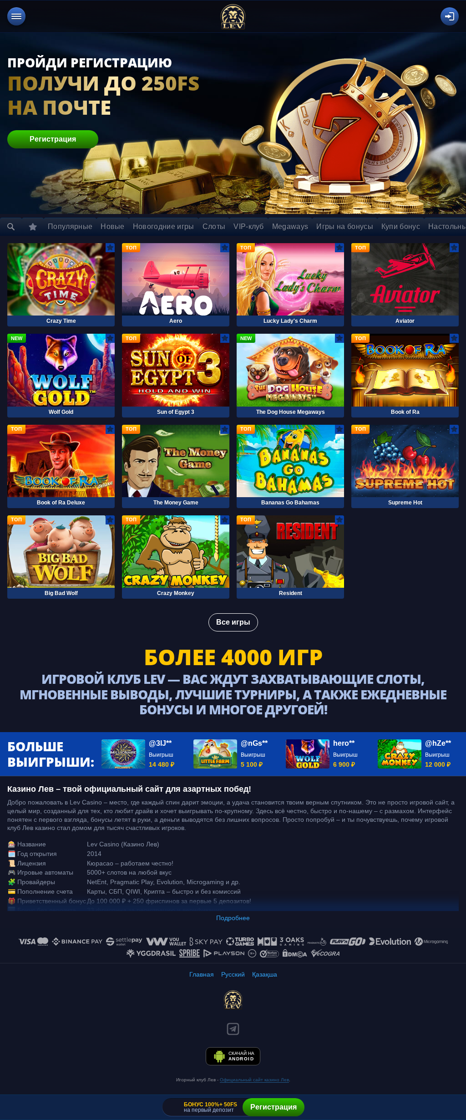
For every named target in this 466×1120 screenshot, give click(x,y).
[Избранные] (33, 227)
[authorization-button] (450, 16)
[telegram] (233, 1029)
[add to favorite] (110, 247)
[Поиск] (11, 227)
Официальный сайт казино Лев (254, 1079)
